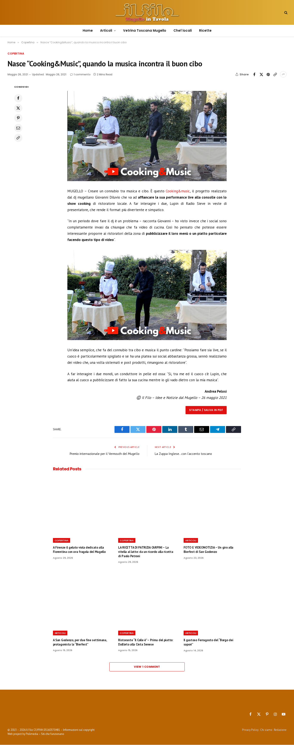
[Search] (285, 12)
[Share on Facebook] (254, 74)
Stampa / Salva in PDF (206, 410)
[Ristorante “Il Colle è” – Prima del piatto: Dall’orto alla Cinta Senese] (147, 598)
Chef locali (182, 30)
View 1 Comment (147, 667)
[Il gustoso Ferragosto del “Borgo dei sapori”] (212, 598)
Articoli (106, 30)
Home (88, 30)
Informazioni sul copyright (78, 730)
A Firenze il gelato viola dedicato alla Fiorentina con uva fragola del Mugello (79, 549)
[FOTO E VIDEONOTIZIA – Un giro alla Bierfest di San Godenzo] (212, 506)
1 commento (82, 74)
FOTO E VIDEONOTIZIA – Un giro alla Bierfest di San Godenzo (208, 549)
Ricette (205, 30)
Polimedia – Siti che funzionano (45, 734)
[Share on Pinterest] (268, 74)
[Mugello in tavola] (147, 12)
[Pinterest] (18, 118)
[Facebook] (18, 98)
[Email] (18, 128)
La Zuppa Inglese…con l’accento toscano (183, 454)
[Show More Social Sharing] (283, 74)
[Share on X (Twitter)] (261, 74)
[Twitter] (18, 108)
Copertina (16, 53)
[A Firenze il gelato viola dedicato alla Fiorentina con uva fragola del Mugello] (82, 506)
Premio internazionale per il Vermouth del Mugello (104, 454)
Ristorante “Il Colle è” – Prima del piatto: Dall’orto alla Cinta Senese (145, 642)
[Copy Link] (275, 74)
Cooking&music (178, 191)
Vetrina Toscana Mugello (144, 30)
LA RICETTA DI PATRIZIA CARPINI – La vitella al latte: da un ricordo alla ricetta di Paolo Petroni (145, 551)
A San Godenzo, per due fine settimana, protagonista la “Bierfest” (80, 642)
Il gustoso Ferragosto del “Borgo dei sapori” (208, 642)
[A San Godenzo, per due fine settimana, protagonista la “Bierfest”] (82, 598)
